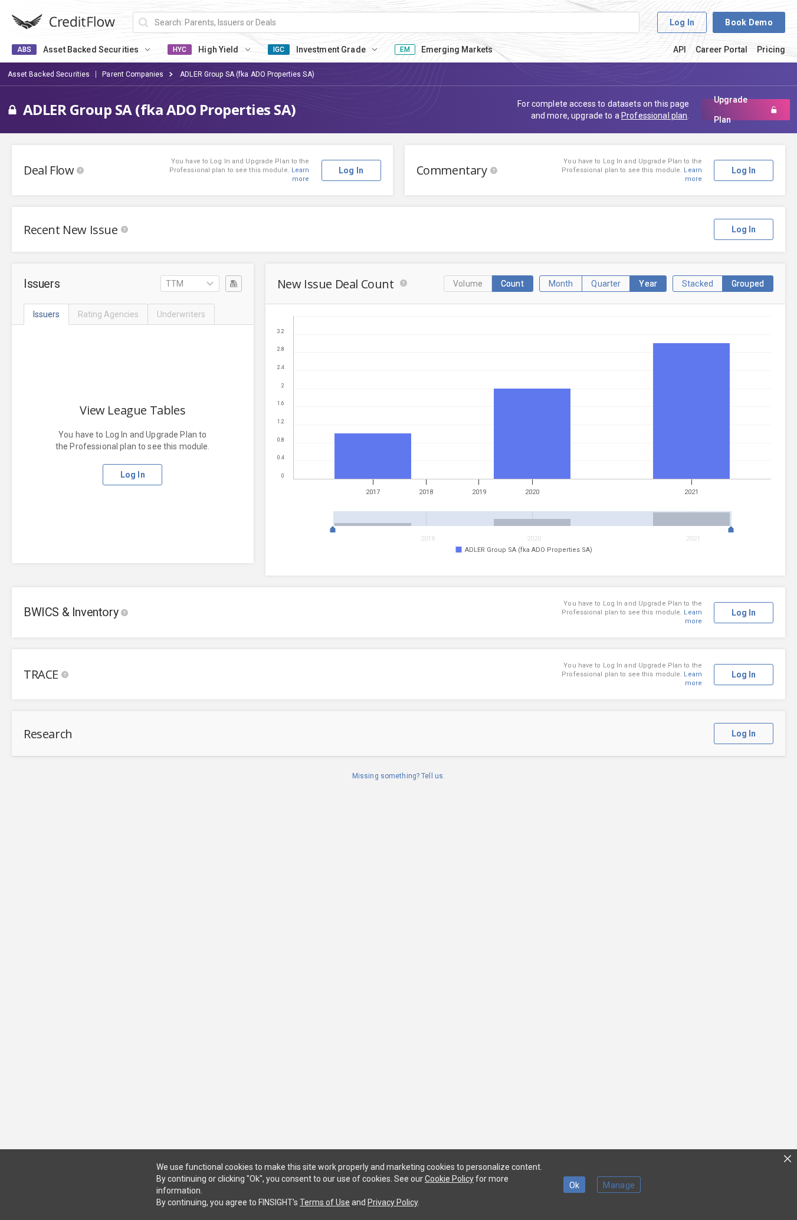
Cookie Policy (449, 1178)
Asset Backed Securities (49, 74)
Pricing (771, 49)
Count (512, 283)
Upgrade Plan (730, 109)
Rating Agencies (108, 314)
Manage (619, 1185)
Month (561, 283)
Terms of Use (325, 1202)
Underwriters (181, 314)
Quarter (606, 283)
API (679, 49)
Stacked (697, 283)
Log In (682, 22)
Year (648, 283)
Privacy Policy (393, 1202)
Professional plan (654, 115)
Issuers (46, 314)
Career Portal (721, 49)
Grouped (748, 283)
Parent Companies (132, 74)
